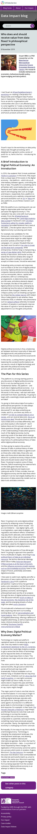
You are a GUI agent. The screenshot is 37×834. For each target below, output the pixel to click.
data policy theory (7, 777)
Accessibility (5, 813)
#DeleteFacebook (21, 216)
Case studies (6, 823)
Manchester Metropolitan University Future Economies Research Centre (27, 65)
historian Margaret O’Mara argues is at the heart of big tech (16, 562)
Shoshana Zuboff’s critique (12, 625)
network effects (13, 302)
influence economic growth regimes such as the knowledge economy (18, 567)
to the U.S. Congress (27, 647)
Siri (24, 198)
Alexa (30, 198)
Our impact (5, 820)
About (18, 8)
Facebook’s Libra (7, 581)
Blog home (7, 8)
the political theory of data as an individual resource (18, 557)
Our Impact (29, 8)
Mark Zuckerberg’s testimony (14, 645)
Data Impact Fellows (8, 826)
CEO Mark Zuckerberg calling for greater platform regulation (17, 223)
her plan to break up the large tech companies (18, 246)
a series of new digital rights (18, 251)
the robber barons (19, 295)
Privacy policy (6, 816)
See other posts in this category (15, 785)
